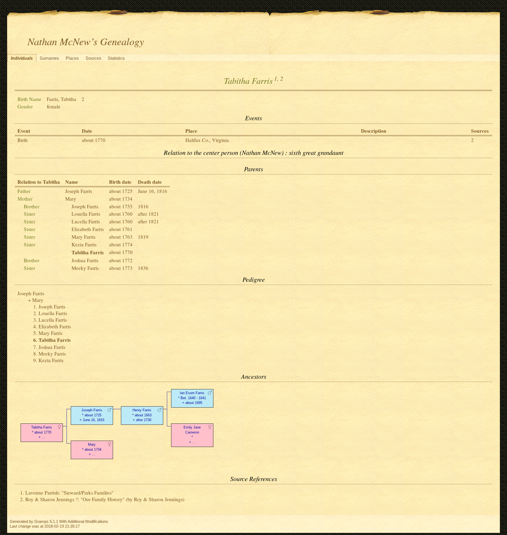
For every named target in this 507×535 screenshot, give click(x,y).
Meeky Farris (85, 268)
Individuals (22, 58)
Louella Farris (86, 213)
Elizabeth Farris (88, 229)
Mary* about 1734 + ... (91, 449)
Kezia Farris (84, 244)
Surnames (49, 58)
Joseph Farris (78, 191)
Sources (93, 58)
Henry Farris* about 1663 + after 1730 (142, 415)
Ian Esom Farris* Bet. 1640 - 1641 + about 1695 (192, 398)
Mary (70, 198)
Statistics (116, 58)
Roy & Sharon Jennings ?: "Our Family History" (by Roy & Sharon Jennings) (104, 499)
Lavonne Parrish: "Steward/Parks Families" (69, 492)
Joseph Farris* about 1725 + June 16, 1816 (91, 415)
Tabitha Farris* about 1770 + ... (41, 432)
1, (276, 78)
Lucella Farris (86, 221)
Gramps (41, 521)
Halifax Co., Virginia (207, 140)
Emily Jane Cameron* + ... (192, 434)
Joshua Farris (85, 260)
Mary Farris (83, 236)
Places (72, 58)
